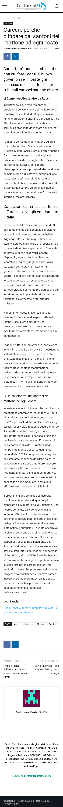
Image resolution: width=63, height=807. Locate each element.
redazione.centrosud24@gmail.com (31, 776)
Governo (29, 624)
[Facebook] (7, 56)
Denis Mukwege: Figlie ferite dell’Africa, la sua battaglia (46, 669)
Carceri (17, 624)
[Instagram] (31, 784)
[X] (40, 784)
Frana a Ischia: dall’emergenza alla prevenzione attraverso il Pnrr (17, 671)
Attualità (17, 18)
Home (7, 18)
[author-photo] (31, 707)
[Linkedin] (15, 56)
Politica (52, 624)
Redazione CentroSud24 (18, 48)
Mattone (41, 624)
